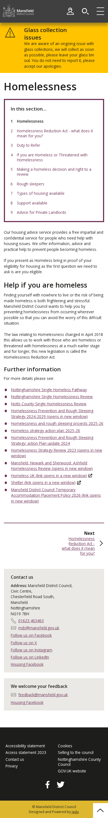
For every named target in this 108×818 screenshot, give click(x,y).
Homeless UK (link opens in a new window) (49, 475)
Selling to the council (76, 752)
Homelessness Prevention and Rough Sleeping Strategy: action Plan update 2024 (52, 440)
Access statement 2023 (26, 752)
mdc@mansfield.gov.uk (38, 627)
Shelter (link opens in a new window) (43, 482)
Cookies (65, 745)
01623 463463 (31, 620)
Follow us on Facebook (31, 635)
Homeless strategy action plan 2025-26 (45, 430)
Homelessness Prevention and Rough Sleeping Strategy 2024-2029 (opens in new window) (52, 413)
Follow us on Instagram (31, 650)
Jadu (75, 811)
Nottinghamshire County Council (79, 762)
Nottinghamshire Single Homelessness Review (52, 396)
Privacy (12, 766)
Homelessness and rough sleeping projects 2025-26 (57, 423)
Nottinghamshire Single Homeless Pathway (49, 389)
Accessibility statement (25, 745)
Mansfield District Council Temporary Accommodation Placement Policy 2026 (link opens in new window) (56, 495)
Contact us (15, 759)
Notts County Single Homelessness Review (48, 403)
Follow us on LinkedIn (30, 657)
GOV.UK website (72, 771)
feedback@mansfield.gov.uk (43, 694)
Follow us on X (24, 642)
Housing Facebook (27, 664)
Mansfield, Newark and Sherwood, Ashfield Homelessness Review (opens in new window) (52, 465)
